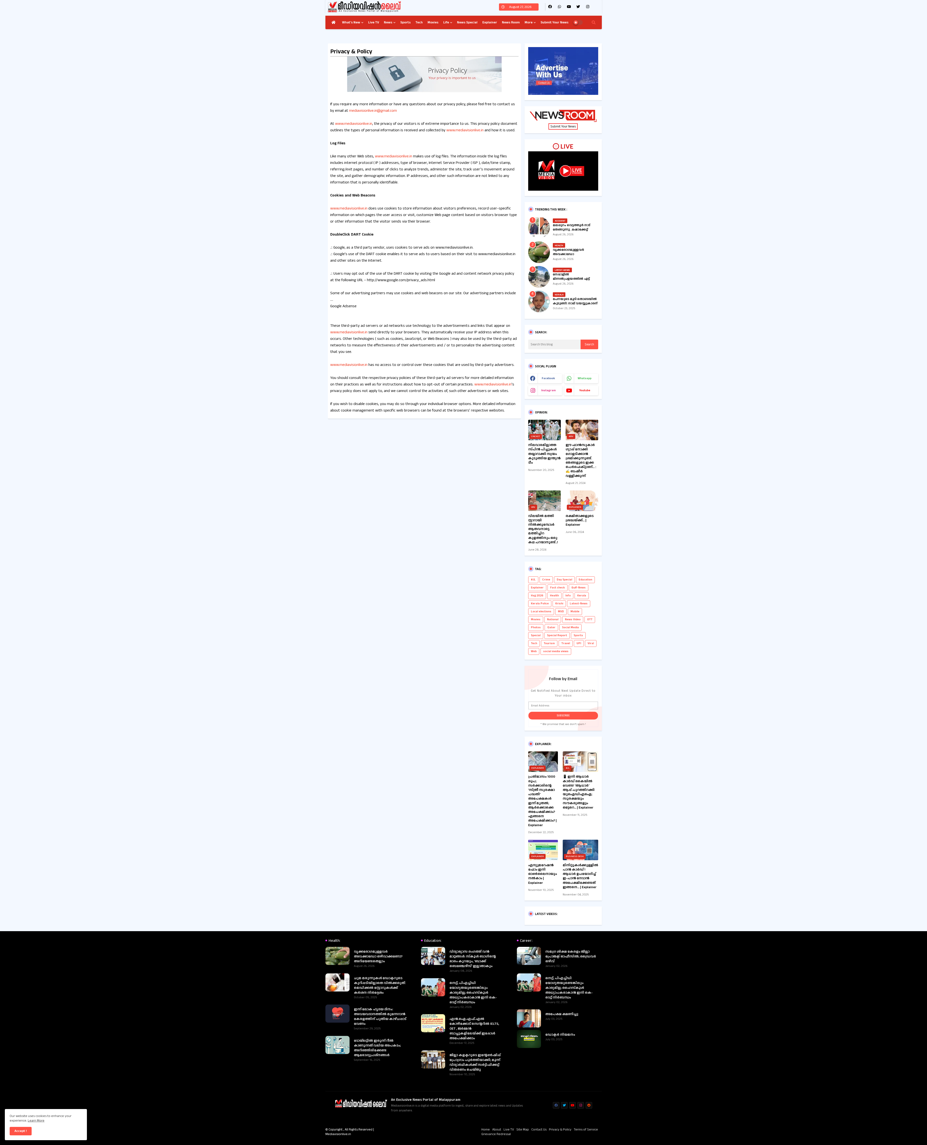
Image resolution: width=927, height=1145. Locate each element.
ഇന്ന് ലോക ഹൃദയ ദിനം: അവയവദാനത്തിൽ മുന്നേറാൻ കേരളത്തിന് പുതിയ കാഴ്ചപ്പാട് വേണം (380, 1016)
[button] (593, 22)
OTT (589, 619)
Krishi (559, 603)
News (388, 22)
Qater (551, 627)
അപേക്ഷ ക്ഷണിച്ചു (561, 1014)
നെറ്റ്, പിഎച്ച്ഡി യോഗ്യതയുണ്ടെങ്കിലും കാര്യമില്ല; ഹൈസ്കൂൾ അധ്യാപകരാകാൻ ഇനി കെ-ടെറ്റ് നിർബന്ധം (473, 993)
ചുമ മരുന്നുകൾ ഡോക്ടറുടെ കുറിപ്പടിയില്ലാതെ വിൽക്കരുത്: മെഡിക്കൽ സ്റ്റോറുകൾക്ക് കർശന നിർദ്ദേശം (380, 985)
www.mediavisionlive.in (353, 123)
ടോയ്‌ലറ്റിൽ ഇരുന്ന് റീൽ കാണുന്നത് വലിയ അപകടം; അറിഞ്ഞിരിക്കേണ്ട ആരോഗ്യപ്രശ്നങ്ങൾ (377, 1048)
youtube (584, 390)
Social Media (570, 627)
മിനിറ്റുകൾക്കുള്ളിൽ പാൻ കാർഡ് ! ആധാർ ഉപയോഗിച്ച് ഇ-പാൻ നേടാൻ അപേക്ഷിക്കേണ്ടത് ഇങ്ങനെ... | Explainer (580, 876)
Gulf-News (578, 588)
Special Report (557, 635)
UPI (578, 643)
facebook (548, 378)
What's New (351, 22)
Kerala (581, 595)
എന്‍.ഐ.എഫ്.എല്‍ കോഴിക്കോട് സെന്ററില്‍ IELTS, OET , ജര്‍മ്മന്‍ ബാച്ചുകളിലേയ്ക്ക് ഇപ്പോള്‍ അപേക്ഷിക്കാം (474, 1029)
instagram (548, 390)
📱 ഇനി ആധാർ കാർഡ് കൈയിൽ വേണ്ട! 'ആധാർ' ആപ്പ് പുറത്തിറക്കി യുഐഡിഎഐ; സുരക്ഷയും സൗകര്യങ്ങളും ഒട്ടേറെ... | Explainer (579, 792)
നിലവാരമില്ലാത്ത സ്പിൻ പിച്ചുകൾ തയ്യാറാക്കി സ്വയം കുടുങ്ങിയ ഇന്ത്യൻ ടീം (544, 454)
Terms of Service (586, 1129)
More (529, 22)
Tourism (549, 643)
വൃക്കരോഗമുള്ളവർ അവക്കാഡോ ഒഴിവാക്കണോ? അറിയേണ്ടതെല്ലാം (568, 256)
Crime (546, 580)
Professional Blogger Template (425, 1129)
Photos (536, 627)
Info (568, 595)
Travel (565, 643)
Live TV (373, 22)
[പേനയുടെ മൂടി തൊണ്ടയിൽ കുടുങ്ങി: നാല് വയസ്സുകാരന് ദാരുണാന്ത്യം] (539, 301)
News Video (573, 619)
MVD (561, 611)
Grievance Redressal (496, 1134)
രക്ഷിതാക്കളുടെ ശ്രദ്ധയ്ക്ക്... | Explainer (580, 520)
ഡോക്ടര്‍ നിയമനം (560, 1034)
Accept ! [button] (20, 1131)
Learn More (36, 1120)
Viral (591, 643)
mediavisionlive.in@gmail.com (373, 110)
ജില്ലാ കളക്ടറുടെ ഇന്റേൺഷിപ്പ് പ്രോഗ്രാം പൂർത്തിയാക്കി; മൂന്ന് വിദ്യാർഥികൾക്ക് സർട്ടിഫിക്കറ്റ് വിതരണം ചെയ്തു (475, 1062)
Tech (419, 22)
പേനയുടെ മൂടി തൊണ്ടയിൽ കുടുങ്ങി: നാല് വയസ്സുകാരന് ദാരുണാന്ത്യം (575, 303)
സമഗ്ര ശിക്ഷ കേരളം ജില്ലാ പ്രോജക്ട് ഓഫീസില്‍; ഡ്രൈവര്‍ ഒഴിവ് (570, 956)
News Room (511, 22)
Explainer (489, 22)
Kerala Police (540, 603)
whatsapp (584, 378)
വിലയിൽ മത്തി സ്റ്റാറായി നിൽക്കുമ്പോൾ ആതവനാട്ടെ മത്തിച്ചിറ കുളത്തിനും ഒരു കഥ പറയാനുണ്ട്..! (543, 529)
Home (485, 1129)
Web (534, 651)
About (496, 1129)
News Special (467, 22)
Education (585, 580)
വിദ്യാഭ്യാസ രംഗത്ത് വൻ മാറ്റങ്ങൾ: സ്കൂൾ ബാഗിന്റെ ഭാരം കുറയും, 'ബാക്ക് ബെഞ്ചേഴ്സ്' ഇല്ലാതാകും (472, 959)
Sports (405, 22)
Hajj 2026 (537, 595)
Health (554, 595)
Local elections (541, 611)
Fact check (557, 588)
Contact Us (539, 1129)
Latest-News (579, 603)
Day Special (564, 580)
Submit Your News (555, 22)
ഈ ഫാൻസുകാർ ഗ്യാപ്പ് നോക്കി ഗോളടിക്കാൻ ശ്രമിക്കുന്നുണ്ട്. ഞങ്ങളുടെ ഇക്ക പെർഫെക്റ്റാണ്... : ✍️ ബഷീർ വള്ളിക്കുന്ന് (581, 460)
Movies (433, 22)
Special (536, 635)
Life (446, 22)
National (552, 619)
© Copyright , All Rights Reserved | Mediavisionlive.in (349, 1132)
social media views (556, 651)
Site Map (522, 1129)
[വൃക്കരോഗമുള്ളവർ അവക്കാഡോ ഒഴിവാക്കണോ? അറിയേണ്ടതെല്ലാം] (539, 252)
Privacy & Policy (560, 1129)
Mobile (574, 611)
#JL (533, 580)
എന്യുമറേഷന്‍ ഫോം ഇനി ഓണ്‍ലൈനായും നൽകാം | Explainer (542, 874)
